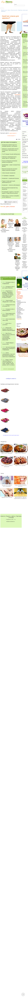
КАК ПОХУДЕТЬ (24, 218)
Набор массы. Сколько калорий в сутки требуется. (10, 194)
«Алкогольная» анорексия (8, 171)
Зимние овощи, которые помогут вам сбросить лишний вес (17, 259)
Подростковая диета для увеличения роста (8, 180)
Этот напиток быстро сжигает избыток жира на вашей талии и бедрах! (24, 238)
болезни (12, 204)
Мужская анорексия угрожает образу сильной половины (9, 168)
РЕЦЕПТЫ (24, 178)
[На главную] (6, 3)
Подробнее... (19, 311)
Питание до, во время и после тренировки (7, 478)
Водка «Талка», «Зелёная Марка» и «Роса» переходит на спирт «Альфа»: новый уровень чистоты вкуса (8, 355)
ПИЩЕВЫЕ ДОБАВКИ (24, 167)
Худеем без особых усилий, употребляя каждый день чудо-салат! (24, 256)
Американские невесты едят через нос (10, 223)
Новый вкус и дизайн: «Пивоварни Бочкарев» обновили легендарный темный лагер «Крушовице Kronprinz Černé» (7, 287)
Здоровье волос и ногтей (7, 490)
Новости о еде (4, 10)
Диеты (9, 10)
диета (8, 204)
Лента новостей (8, 7)
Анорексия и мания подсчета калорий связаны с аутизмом (9, 145)
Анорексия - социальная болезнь (10, 176)
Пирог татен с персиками (6, 445)
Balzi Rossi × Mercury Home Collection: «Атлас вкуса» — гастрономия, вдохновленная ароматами (8, 329)
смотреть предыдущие (8, 361)
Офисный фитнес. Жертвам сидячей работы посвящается (20, 491)
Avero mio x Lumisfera (6, 316)
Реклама (11, 510)
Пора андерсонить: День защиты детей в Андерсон (8, 307)
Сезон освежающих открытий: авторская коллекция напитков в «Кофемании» (8, 347)
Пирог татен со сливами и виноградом (7, 459)
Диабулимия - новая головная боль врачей (11, 164)
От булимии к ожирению (8, 174)
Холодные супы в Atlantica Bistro (8, 302)
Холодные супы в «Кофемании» (8, 275)
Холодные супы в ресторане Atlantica (8, 279)
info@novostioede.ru (10, 514)
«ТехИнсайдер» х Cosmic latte (8, 336)
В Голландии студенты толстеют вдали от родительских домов (10, 190)
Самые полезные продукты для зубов (20, 478)
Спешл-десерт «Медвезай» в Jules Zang (8, 293)
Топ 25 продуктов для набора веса (11, 153)
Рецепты (8, 508)
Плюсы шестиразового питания (4, 228)
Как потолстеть (14, 10)
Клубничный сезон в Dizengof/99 (8, 298)
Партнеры (18, 508)
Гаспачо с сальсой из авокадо (25, 183)
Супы (24, 180)
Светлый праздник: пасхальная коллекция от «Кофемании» (8, 341)
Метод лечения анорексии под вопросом (10, 186)
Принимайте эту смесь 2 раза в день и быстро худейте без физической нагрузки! (24, 247)
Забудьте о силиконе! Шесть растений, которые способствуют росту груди (25, 264)
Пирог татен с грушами (20, 458)
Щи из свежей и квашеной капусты (25, 205)
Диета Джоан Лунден (17, 226)
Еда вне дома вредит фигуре (17, 241)
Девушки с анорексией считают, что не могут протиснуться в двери (10, 150)
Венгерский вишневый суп (25, 209)
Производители (18, 7)
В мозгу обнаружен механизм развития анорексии (9, 160)
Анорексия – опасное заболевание (11, 183)
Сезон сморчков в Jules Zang (8, 312)
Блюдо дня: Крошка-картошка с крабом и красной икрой (8, 322)
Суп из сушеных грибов (24, 190)
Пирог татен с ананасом (20, 445)
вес (4, 204)
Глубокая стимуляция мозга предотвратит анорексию (9, 157)
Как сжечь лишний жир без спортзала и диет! (24, 229)
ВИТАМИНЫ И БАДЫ (25, 172)
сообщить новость (11, 371)
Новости (2, 508)
